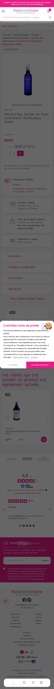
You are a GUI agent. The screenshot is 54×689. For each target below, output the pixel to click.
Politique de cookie (21, 357)
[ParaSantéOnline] (27, 11)
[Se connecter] (34, 682)
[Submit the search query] (50, 17)
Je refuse (34, 357)
